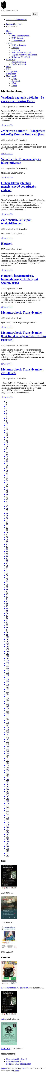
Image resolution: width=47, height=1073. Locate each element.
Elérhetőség (11, 74)
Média (8, 69)
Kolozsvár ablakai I (14, 1061)
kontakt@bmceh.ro (14, 24)
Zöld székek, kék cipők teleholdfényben (16, 221)
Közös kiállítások (18, 62)
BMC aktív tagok (18, 45)
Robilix (16, 1071)
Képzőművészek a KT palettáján (14, 988)
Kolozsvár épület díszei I (16, 1059)
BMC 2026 (5, 1049)
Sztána (4, 1019)
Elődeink (15, 47)
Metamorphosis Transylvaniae (21, 312)
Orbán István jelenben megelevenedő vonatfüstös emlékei (18, 186)
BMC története (17, 38)
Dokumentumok (18, 40)
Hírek (8, 67)
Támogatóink (11, 71)
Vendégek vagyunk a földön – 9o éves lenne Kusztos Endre (22, 99)
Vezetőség (15, 50)
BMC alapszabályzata (20, 36)
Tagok (8, 43)
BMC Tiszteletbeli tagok (21, 52)
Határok (6, 243)
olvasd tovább (7, 125)
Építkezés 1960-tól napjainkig (18, 1064)
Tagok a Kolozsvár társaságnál (24, 55)
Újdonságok (11, 76)
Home (8, 31)
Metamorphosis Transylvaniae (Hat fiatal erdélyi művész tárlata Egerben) (23, 336)
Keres (35, 14)
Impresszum (6, 1068)
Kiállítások (10, 59)
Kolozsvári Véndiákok (20, 57)
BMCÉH (25, 1068)
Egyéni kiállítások (18, 64)
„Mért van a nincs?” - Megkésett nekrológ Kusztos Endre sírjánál (23, 132)
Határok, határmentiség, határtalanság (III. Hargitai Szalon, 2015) (19, 279)
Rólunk (9, 33)
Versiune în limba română (16, 19)
